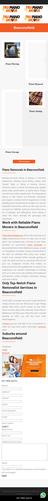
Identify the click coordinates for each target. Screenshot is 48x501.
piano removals (34, 245)
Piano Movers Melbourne (30, 491)
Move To (6, 436)
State (5, 404)
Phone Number (9, 411)
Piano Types (8, 423)
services (42, 327)
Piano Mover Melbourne (12, 235)
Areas (42, 491)
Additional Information (12, 442)
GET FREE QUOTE (24, 498)
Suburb (5, 398)
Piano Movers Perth (24, 494)
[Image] (12, 50)
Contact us (7, 323)
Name (5, 385)
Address (6, 392)
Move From (7, 429)
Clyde (4, 350)
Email (4, 417)
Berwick (5, 353)
